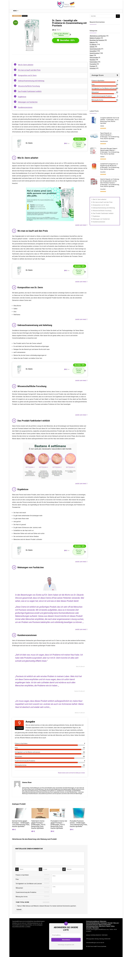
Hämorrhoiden (94, 57)
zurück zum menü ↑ (81, 225)
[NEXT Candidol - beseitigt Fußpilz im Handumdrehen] (130, 952)
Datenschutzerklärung (92, 921)
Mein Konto (102, 926)
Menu (15, 10)
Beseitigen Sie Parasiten (97, 40)
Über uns (116, 923)
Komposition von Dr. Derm (27, 75)
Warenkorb (95, 927)
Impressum (104, 923)
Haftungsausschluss (92, 926)
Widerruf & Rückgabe (105, 924)
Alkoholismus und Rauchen (98, 36)
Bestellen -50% (67, 40)
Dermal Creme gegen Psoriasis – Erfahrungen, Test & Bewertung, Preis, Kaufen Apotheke (21, 823)
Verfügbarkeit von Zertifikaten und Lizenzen (29, 883)
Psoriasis (24, 15)
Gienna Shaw (27, 782)
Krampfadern (94, 62)
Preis (17, 879)
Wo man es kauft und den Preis (29, 70)
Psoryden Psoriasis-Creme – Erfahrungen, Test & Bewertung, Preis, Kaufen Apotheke (78, 823)
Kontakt (110, 923)
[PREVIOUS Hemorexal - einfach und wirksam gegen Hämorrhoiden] (2, 952)
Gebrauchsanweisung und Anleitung (31, 81)
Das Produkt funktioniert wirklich (29, 91)
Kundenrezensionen (25, 107)
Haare (91, 55)
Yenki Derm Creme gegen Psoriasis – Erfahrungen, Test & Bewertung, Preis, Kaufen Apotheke (38, 824)
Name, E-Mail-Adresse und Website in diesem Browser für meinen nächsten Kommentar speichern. (46, 906)
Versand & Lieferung (92, 924)
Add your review (80, 773)
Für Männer (93, 44)
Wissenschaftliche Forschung (29, 86)
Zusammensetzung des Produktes (26, 892)
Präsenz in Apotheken (22, 875)
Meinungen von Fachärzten (28, 102)
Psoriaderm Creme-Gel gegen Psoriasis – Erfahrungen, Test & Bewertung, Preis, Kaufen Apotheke (59, 824)
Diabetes (92, 42)
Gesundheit (93, 51)
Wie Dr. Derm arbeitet (25, 65)
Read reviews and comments (66, 773)
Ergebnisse (22, 97)
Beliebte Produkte (95, 38)
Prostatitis (93, 64)
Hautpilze (92, 59)
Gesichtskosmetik (95, 49)
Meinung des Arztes (22, 896)
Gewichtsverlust (94, 53)
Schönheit (93, 68)
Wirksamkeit (19, 888)
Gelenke (92, 46)
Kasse (108, 926)
